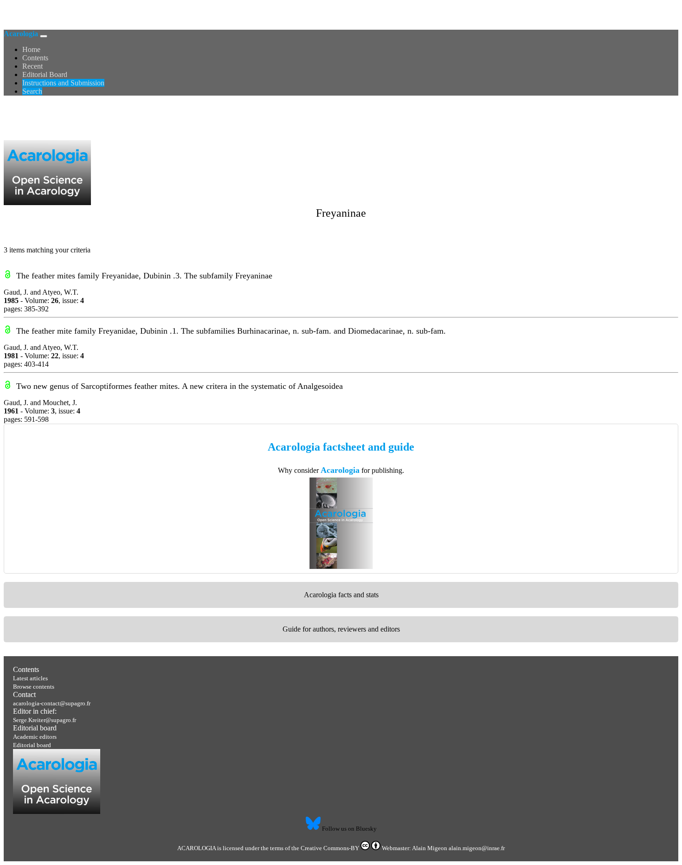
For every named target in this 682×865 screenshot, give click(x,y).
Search (32, 91)
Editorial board (35, 728)
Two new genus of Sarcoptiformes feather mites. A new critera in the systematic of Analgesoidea (179, 386)
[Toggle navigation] (43, 36)
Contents (35, 58)
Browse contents (33, 686)
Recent (32, 66)
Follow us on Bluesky (349, 828)
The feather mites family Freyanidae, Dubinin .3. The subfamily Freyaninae (144, 275)
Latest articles (30, 678)
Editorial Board (44, 74)
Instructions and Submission (63, 83)
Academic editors (35, 736)
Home (31, 49)
